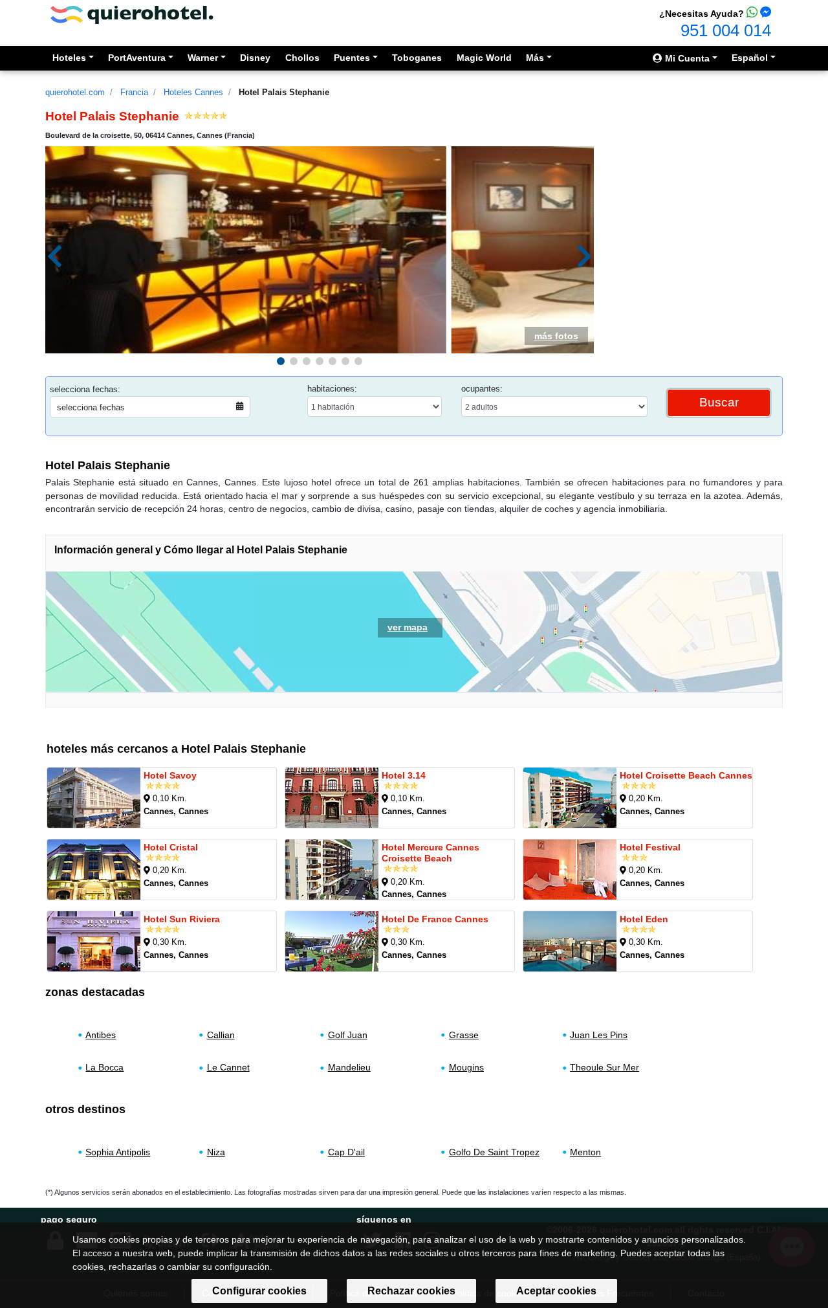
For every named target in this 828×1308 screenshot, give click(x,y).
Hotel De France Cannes (435, 919)
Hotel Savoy (170, 775)
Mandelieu (349, 1067)
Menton (585, 1152)
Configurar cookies (259, 1290)
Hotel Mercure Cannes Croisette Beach (430, 852)
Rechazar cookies (411, 1290)
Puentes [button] (352, 57)
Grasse (464, 1035)
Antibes (100, 1035)
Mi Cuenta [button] (686, 58)
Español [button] (750, 57)
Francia (134, 92)
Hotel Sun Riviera (182, 919)
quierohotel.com (75, 92)
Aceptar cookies (556, 1290)
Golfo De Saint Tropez (494, 1152)
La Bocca (104, 1067)
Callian (221, 1035)
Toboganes (417, 57)
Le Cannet (228, 1067)
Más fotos (556, 336)
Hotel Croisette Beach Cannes (686, 775)
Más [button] (535, 57)
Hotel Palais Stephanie (284, 92)
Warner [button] (203, 57)
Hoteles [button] (69, 57)
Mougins (466, 1067)
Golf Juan (347, 1035)
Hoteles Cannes (193, 92)
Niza (216, 1152)
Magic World (484, 57)
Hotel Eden (644, 919)
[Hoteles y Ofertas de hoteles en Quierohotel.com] (131, 13)
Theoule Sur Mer (604, 1067)
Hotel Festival (650, 847)
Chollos (302, 57)
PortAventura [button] (137, 57)
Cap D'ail (346, 1152)
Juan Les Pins (598, 1035)
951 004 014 (726, 30)
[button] (281, 361)
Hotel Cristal (171, 847)
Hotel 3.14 (404, 775)
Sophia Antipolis (117, 1152)
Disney (255, 57)
